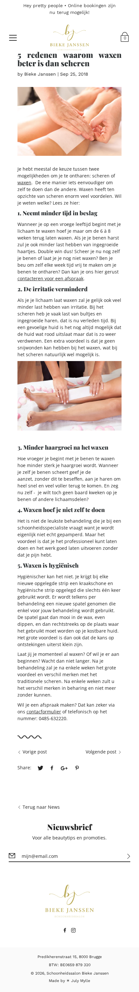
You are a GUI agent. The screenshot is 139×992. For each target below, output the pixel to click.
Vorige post (35, 752)
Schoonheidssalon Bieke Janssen (78, 973)
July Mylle (80, 980)
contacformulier (44, 712)
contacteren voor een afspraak (50, 278)
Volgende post (101, 752)
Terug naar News (41, 807)
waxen (24, 182)
